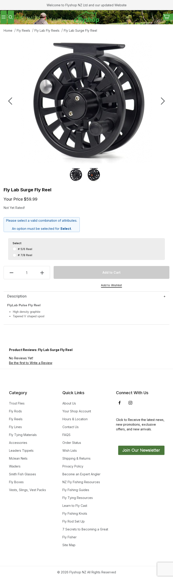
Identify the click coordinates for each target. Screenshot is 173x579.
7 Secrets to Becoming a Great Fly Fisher (85, 533)
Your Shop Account (76, 411)
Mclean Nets (18, 458)
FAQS (66, 435)
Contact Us (70, 427)
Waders (14, 466)
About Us (69, 403)
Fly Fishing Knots (74, 513)
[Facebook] (119, 402)
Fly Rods (15, 411)
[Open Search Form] (11, 17)
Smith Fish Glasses (22, 474)
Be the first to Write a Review (30, 363)
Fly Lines (15, 427)
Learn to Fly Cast (74, 505)
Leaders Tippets (21, 450)
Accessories (18, 443)
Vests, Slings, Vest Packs (27, 490)
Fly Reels (23, 30)
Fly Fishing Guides (75, 490)
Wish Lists (69, 450)
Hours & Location (75, 419)
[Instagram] (130, 402)
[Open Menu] (3, 17)
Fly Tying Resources (77, 498)
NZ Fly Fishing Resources (81, 482)
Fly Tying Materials (23, 435)
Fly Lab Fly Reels (46, 30)
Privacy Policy (72, 466)
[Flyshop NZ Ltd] (86, 17)
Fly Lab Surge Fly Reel (80, 30)
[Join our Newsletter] (141, 450)
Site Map (68, 545)
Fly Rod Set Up (73, 521)
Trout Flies (17, 403)
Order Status (71, 443)
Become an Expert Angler (81, 474)
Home (8, 30)
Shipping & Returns (76, 458)
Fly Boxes (16, 482)
